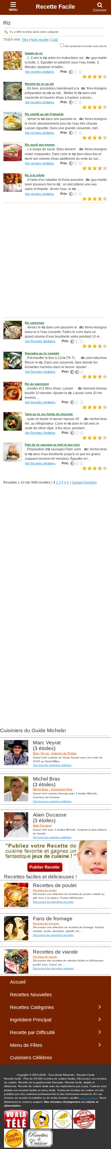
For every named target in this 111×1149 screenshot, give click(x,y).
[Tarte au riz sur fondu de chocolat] (12, 421)
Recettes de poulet (45, 890)
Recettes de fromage (46, 923)
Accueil (18, 982)
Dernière (90, 482)
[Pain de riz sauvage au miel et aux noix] (12, 452)
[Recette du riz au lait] (12, 91)
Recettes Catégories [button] (32, 1007)
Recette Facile (55, 6)
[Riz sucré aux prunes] (12, 152)
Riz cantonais (34, 322)
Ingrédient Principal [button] (35, 1020)
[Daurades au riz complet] (12, 360)
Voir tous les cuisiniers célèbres (52, 765)
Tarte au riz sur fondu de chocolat (49, 414)
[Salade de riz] (12, 60)
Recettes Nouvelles (31, 994)
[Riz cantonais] (12, 330)
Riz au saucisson (37, 383)
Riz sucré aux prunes (40, 144)
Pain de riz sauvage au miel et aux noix (52, 444)
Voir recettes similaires (39, 71)
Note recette (39, 40)
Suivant (77, 482)
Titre (25, 40)
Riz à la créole (34, 175)
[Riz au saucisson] (12, 391)
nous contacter (89, 1097)
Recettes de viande (45, 956)
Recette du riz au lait (39, 83)
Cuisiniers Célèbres (31, 1057)
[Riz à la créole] (12, 182)
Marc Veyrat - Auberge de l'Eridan (55, 753)
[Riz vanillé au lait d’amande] (12, 121)
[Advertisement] (55, 260)
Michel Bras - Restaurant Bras (52, 789)
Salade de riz (34, 53)
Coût (54, 40)
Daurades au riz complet (42, 353)
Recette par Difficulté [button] (34, 1032)
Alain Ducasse (42, 825)
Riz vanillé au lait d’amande (44, 114)
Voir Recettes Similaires (40, 341)
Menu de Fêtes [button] (31, 1045)
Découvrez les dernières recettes (53, 901)
